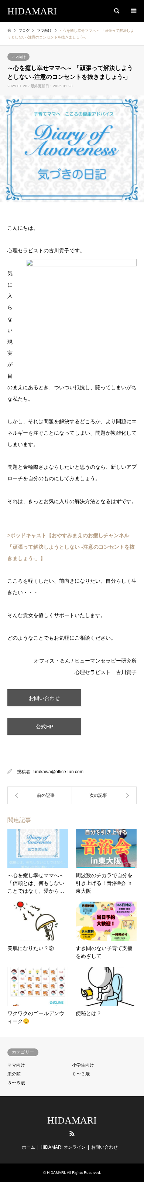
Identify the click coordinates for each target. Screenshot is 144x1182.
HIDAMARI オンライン (63, 1147)
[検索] (116, 11)
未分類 (14, 1074)
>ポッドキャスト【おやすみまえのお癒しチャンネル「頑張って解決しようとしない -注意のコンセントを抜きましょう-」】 (71, 546)
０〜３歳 (81, 1074)
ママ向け (18, 57)
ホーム (28, 1147)
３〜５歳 (16, 1082)
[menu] (133, 11)
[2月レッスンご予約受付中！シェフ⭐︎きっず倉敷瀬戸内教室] (39, 795)
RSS (72, 1133)
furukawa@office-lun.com (57, 771)
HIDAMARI (72, 1120)
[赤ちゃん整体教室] (104, 795)
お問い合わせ (44, 698)
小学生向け (83, 1065)
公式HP (44, 727)
